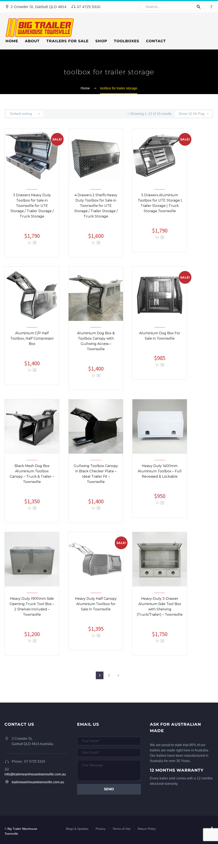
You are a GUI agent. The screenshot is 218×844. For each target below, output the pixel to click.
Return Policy (147, 828)
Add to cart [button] (29, 243)
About (32, 41)
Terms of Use (122, 828)
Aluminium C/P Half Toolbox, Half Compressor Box (32, 342)
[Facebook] (211, 6)
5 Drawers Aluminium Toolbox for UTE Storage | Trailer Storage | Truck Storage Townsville (160, 206)
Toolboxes (126, 41)
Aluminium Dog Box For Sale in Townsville (159, 339)
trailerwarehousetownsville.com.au (38, 782)
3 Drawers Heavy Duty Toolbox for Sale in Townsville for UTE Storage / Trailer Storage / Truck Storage (32, 209)
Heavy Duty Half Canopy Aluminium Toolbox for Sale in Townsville (96, 607)
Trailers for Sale (67, 41)
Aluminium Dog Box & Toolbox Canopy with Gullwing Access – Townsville (96, 344)
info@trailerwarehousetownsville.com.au (35, 774)
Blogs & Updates (77, 828)
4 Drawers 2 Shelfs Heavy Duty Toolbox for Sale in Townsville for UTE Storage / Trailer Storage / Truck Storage (96, 209)
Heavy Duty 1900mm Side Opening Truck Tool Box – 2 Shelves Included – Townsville (32, 610)
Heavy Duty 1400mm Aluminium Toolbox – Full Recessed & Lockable (160, 474)
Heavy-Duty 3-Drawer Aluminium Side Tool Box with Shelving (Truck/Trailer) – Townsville (160, 610)
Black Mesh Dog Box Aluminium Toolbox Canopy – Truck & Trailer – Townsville (32, 477)
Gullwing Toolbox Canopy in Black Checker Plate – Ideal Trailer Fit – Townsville (96, 477)
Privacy (100, 828)
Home (12, 41)
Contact (156, 41)
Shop (101, 41)
